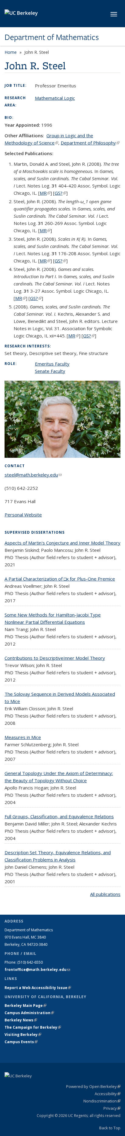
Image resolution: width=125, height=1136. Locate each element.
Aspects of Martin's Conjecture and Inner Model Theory (62, 543)
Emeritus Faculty (52, 364)
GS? (60, 193)
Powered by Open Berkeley (93, 1086)
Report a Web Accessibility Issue (38, 987)
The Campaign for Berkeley (33, 1027)
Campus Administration (29, 1012)
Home (11, 52)
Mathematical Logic (55, 98)
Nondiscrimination (101, 1101)
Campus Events (21, 1041)
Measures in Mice (23, 737)
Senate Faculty (50, 371)
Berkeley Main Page (25, 1005)
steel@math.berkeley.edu (33, 475)
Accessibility (107, 1093)
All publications (105, 894)
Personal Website (23, 515)
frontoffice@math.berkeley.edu (37, 969)
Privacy (111, 1108)
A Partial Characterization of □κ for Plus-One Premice (60, 579)
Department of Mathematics (52, 37)
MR (45, 193)
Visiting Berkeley (23, 1034)
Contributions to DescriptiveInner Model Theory (55, 658)
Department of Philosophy (90, 143)
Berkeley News (21, 1020)
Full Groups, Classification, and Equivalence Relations (59, 816)
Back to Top (109, 1128)
